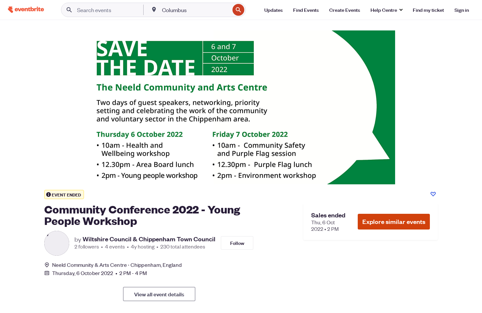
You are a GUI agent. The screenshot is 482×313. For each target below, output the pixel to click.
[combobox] (195, 9)
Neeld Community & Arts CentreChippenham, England (117, 264)
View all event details (159, 294)
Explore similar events (393, 221)
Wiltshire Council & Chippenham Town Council (149, 239)
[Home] (26, 9)
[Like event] (433, 194)
